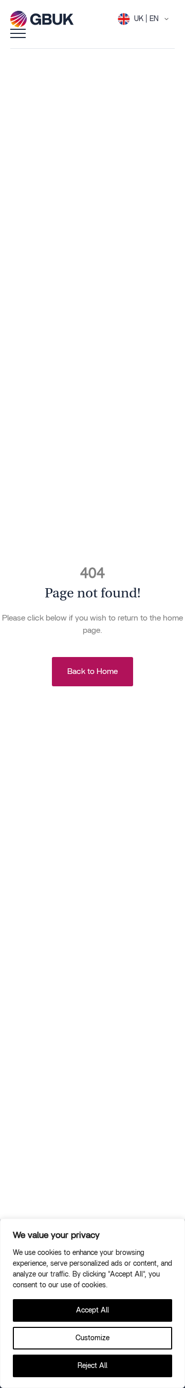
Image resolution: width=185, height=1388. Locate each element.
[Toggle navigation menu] (18, 33)
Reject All (92, 1366)
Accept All (92, 1310)
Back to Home (92, 671)
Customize (92, 1338)
